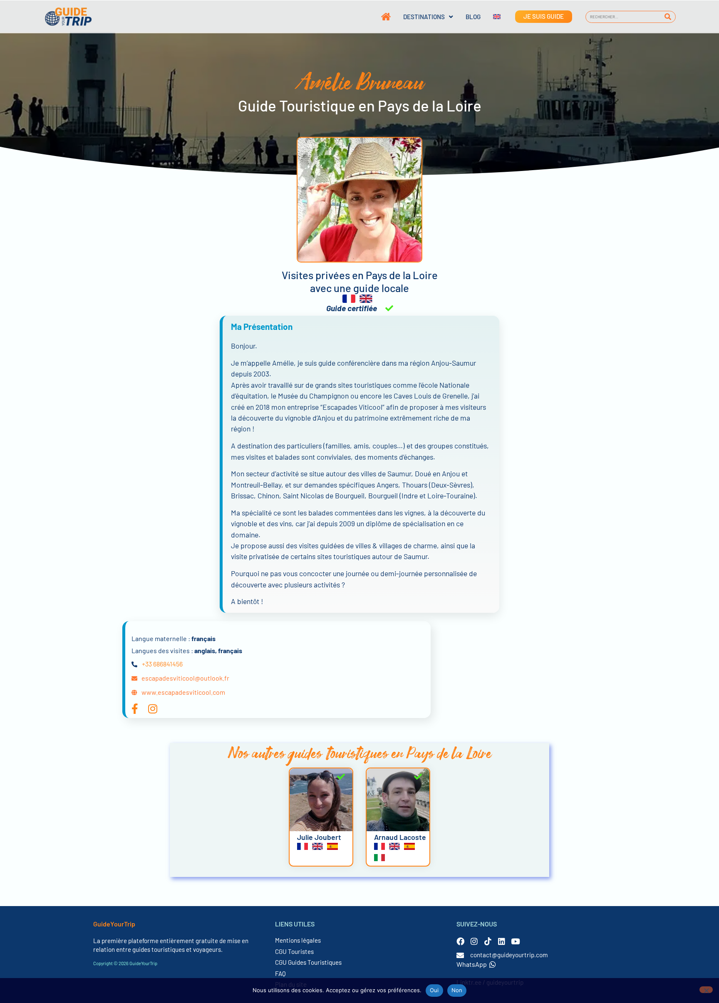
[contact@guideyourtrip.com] (460, 955)
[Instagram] (474, 941)
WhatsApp (471, 964)
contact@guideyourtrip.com (509, 954)
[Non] (706, 989)
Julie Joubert (319, 837)
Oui (434, 990)
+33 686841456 (162, 664)
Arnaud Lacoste (400, 837)
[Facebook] (460, 941)
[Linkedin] (502, 941)
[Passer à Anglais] (491, 17)
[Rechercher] (668, 16)
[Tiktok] (488, 941)
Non (457, 990)
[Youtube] (515, 941)
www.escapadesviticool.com (183, 692)
